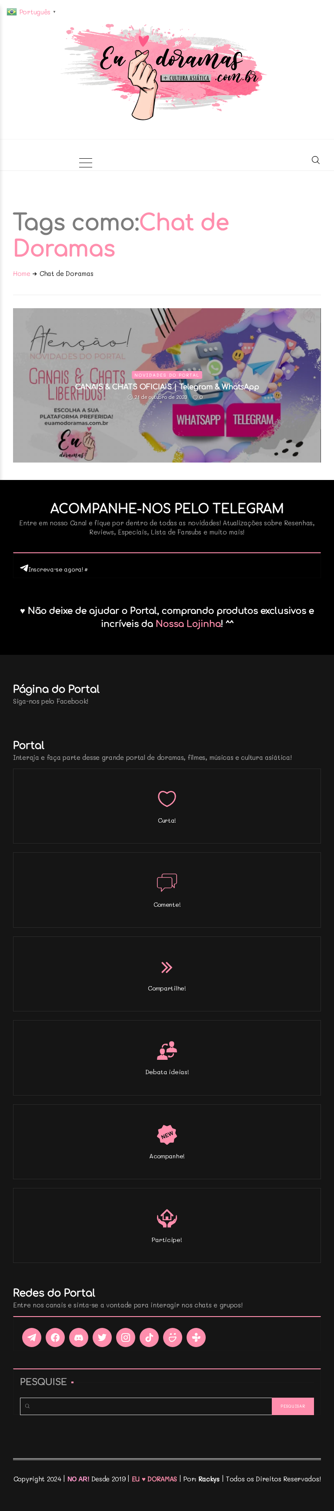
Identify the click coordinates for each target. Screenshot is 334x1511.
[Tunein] (196, 1337)
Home (21, 273)
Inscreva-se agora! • (58, 569)
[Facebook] (55, 1337)
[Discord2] (78, 1337)
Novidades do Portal (167, 375)
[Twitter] (102, 1337)
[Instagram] (125, 1337)
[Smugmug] (172, 1337)
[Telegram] (31, 1337)
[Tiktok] (149, 1337)
